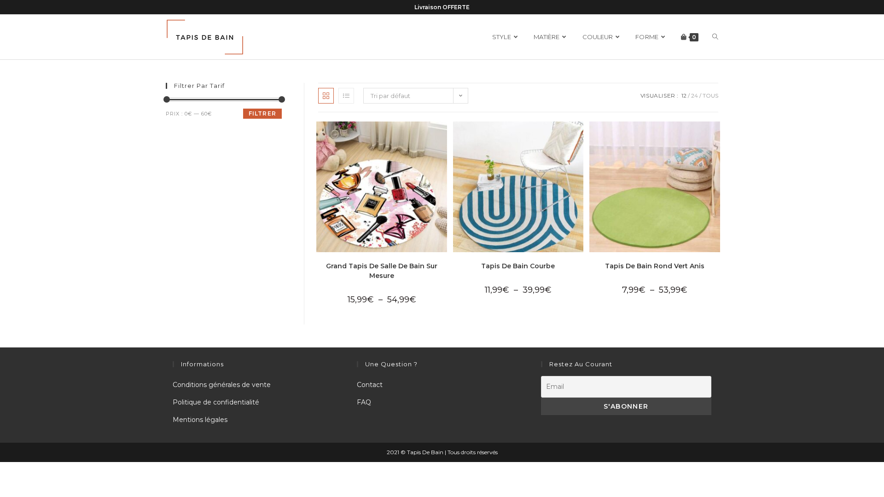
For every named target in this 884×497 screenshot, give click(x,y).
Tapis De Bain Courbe (518, 266)
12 (683, 95)
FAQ (364, 402)
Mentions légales (200, 420)
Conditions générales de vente (222, 385)
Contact (370, 385)
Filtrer (262, 113)
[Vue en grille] (326, 96)
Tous (710, 95)
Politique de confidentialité (216, 402)
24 (694, 95)
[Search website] (715, 37)
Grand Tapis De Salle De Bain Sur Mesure (381, 271)
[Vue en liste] (346, 96)
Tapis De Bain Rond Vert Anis (654, 266)
